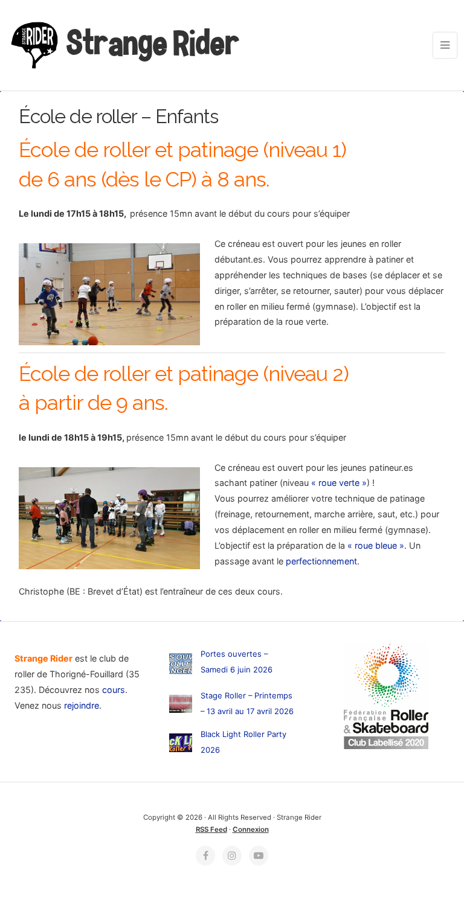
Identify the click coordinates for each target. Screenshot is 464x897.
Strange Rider (151, 43)
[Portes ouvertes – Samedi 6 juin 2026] (180, 666)
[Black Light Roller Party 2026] (180, 745)
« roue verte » (339, 482)
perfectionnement (321, 561)
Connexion (251, 829)
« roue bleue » (375, 545)
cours (113, 690)
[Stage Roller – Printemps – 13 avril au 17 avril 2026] (180, 706)
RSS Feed (211, 829)
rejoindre (81, 705)
